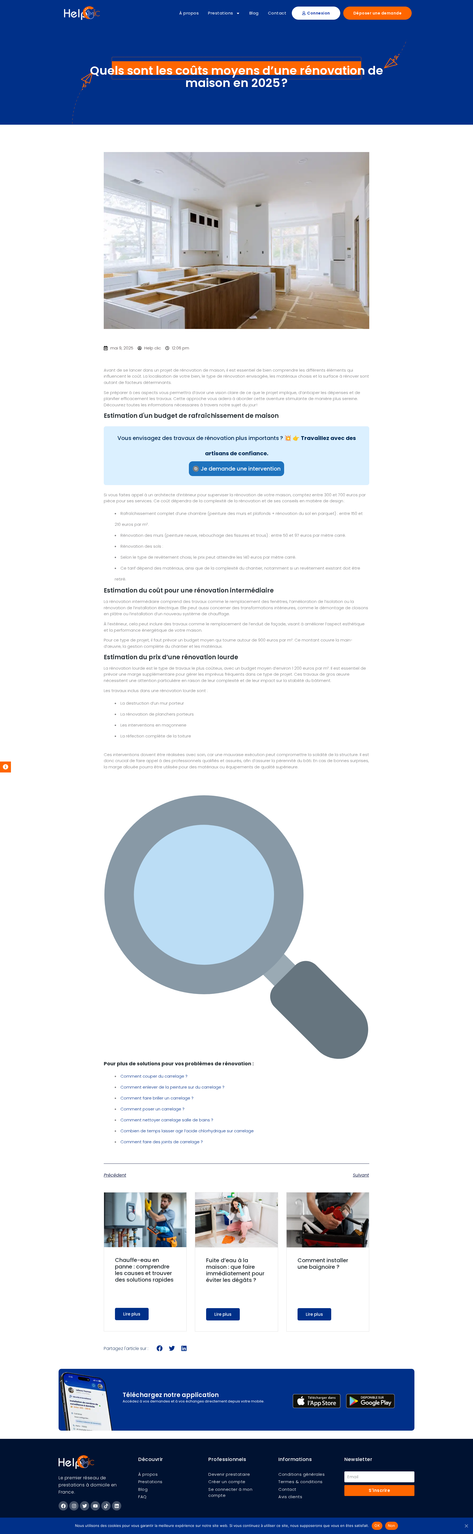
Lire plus (131, 1314)
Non (391, 1525)
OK (377, 1525)
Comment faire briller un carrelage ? (157, 1098)
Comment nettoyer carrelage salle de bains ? (166, 1120)
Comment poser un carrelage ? (152, 1109)
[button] (160, 1348)
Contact (277, 13)
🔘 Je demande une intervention (236, 469)
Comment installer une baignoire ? (323, 1263)
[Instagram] (74, 1505)
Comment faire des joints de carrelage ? (161, 1142)
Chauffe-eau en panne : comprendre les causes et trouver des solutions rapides (144, 1270)
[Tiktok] (106, 1505)
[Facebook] (63, 1505)
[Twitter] (84, 1505)
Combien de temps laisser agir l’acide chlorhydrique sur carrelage (187, 1131)
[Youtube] (95, 1505)
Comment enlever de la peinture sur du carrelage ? (172, 1087)
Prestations (220, 13)
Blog (254, 13)
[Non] (466, 1526)
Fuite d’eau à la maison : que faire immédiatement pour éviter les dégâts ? (235, 1270)
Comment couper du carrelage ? (154, 1076)
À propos (189, 13)
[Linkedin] (116, 1505)
